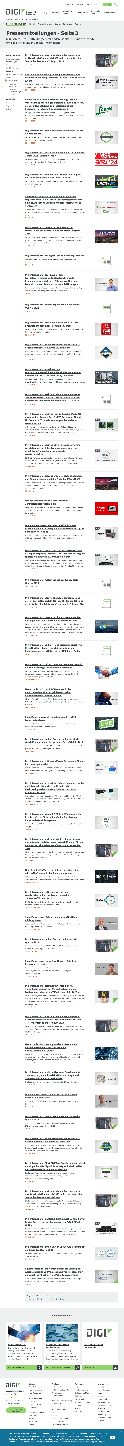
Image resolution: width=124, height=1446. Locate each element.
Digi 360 (32, 1401)
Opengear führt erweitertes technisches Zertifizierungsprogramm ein (46, 502)
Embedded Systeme (59, 1387)
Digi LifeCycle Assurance (38, 1404)
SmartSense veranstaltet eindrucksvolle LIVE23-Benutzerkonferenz (51, 718)
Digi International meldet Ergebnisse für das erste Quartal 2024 (51, 581)
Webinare (9, 109)
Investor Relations (104, 1402)
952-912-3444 (11, 1397)
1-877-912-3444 (12, 1394)
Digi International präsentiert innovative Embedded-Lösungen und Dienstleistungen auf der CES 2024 (53, 619)
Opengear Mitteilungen (63, 24)
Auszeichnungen (104, 1390)
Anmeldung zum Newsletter (16, 1410)
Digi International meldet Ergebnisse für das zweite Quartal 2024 (52, 306)
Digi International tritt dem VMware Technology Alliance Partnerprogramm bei (55, 762)
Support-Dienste (58, 1421)
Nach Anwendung (35, 1390)
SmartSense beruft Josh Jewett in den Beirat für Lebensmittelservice (51, 962)
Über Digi (101, 1387)
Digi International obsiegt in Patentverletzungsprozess (54, 255)
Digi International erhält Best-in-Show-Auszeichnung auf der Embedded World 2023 (55, 1248)
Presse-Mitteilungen (16, 24)
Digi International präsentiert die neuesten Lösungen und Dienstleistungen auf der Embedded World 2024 (53, 477)
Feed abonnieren (14, 95)
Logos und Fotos (11, 106)
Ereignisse (9, 103)
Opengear (32, 1415)
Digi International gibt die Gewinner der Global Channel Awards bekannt (54, 132)
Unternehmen (110, 12)
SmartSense (33, 1421)
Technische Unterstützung (62, 1401)
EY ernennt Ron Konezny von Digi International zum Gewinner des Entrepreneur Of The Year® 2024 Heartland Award (55, 78)
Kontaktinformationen (15, 1391)
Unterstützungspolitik (60, 1418)
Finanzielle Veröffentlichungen (40, 24)
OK (112, 1437)
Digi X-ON (32, 1407)
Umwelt (101, 1396)
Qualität (101, 1421)
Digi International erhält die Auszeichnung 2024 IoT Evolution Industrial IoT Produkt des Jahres (52, 324)
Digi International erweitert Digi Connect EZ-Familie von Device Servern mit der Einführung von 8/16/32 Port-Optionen (55, 1222)
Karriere (9, 65)
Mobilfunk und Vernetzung (61, 1390)
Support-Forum (57, 1415)
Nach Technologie (35, 1393)
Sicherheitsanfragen (13, 1403)
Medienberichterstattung (14, 74)
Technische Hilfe (95, 12)
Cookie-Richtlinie (69, 1439)
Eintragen (85, 4)
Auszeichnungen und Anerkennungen (13, 61)
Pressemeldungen (32, 19)
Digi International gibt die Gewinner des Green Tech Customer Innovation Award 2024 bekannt (52, 346)
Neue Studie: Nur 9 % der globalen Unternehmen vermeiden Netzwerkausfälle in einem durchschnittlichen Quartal (51, 1047)
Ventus (31, 1424)
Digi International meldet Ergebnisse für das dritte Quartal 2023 (52, 940)
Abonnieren (79, 24)
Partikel (32, 1418)
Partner (8, 77)
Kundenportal (57, 1404)
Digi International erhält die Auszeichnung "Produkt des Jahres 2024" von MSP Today (55, 154)
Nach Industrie (34, 1387)
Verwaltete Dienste (67, 12)
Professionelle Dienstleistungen (58, 1394)
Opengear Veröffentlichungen (15, 91)
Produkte (56, 12)
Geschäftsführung (12, 68)
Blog (79, 4)
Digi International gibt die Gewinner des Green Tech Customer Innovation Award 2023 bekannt (52, 1140)
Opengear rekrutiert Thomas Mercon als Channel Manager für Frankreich (51, 1096)
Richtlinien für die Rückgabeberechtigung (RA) (60, 1409)
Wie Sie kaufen (96, 4)
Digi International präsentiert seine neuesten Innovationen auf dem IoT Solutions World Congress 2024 (52, 230)
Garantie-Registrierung (60, 1424)
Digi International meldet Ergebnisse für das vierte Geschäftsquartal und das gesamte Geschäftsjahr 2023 (54, 740)
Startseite (9, 19)
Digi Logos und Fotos (82, 1393)
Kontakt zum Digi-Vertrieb (15, 1400)
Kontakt (107, 4)
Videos (77, 1408)
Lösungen (45, 12)
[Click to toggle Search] (116, 4)
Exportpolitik (102, 1399)
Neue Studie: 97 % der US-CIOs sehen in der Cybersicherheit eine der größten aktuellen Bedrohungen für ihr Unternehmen (48, 692)
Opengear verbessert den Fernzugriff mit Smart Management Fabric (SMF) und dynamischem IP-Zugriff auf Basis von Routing (54, 528)
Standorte (9, 71)
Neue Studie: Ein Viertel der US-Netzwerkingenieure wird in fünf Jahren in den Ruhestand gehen (53, 871)
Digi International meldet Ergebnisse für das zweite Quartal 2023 (52, 1118)
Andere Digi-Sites (104, 1414)
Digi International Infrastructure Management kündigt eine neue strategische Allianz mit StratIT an (54, 666)
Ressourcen (83, 12)
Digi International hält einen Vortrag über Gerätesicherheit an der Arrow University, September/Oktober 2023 (47, 895)
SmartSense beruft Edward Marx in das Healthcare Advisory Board (52, 918)
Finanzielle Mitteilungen (13, 85)
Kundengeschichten (82, 1390)
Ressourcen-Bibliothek (83, 1402)
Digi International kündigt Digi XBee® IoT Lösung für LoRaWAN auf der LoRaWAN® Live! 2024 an (53, 176)
